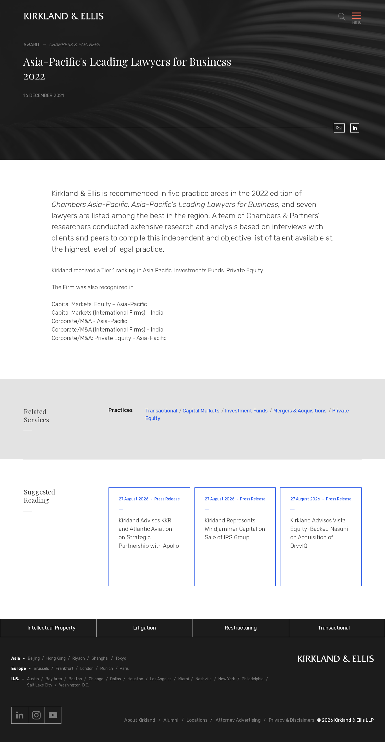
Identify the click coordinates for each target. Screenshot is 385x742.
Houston (135, 679)
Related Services (36, 415)
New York (226, 679)
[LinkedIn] (354, 127)
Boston (75, 679)
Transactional (161, 411)
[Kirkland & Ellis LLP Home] (336, 659)
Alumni (170, 720)
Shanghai (100, 658)
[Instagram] (36, 715)
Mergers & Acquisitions (299, 411)
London (87, 668)
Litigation (144, 628)
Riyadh (78, 658)
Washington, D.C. (74, 685)
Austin (33, 679)
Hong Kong (56, 658)
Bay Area (54, 679)
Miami (183, 679)
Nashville (204, 679)
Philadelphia (253, 679)
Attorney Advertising (238, 720)
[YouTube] (53, 715)
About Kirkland (139, 720)
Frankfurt (65, 668)
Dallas (115, 679)
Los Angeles (161, 679)
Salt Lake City (39, 685)
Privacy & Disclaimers (291, 720)
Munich (106, 668)
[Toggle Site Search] (342, 17)
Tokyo (120, 658)
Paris (124, 668)
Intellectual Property (51, 628)
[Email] (339, 127)
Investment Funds (246, 411)
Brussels (41, 668)
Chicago (96, 679)
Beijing (34, 658)
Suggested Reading (39, 495)
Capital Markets (201, 411)
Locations (197, 720)
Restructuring (241, 628)
